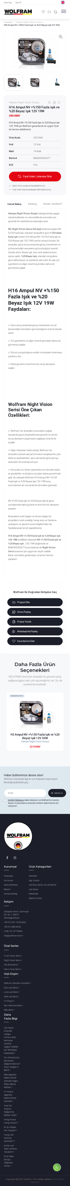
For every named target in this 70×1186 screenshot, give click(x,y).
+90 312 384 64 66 (12, 927)
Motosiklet (33, 893)
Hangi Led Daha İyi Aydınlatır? (9, 1138)
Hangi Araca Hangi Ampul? (10, 1121)
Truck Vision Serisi (12, 956)
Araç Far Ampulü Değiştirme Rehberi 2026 (10, 1110)
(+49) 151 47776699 (13, 931)
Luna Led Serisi (11, 992)
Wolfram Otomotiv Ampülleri (17, 983)
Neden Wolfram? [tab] (53, 203)
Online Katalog (10, 893)
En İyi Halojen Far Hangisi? (10, 1129)
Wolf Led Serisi (11, 996)
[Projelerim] (49, 12)
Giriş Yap (8, 2)
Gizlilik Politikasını (16, 800)
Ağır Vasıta (34, 880)
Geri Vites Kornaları (13, 1005)
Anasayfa (8, 22)
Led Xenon (33, 889)
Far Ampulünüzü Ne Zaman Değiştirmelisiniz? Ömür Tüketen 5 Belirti (12, 1063)
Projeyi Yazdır (24, 621)
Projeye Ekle (23, 602)
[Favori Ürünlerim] (43, 12)
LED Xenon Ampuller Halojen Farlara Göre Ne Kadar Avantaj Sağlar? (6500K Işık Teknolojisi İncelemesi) (11, 1040)
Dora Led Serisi (11, 987)
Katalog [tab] (32, 203)
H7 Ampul (9, 1001)
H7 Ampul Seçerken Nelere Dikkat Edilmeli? (10, 1096)
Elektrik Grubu (35, 898)
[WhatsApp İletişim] (56, 1172)
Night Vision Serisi (12, 960)
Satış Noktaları (11, 885)
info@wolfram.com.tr (13, 935)
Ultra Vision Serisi (12, 969)
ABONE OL (58, 793)
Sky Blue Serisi (11, 964)
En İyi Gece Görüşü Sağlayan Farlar (9, 1161)
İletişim (7, 889)
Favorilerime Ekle (26, 641)
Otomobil (33, 876)
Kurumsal (8, 880)
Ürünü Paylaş (24, 612)
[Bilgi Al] (55, 12)
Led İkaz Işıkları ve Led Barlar (42, 885)
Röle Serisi (9, 1010)
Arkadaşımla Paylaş (27, 631)
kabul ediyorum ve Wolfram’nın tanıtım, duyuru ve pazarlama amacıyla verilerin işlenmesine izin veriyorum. (33, 803)
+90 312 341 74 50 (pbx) (15, 922)
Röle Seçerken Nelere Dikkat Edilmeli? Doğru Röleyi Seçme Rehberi (11, 1080)
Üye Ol (18, 2)
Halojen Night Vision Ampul (29, 22)
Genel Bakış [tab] (14, 204)
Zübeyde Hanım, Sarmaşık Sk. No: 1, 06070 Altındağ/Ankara (16, 914)
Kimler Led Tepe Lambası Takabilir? (10, 1148)
